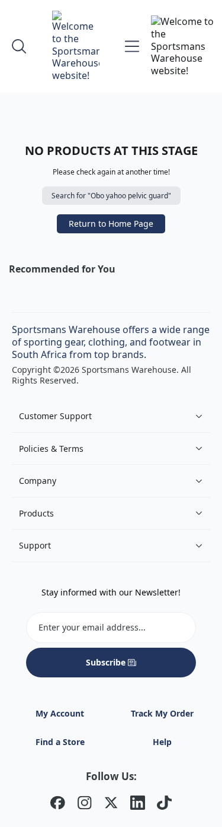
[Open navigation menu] (132, 46)
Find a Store (60, 741)
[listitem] (57, 804)
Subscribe (106, 662)
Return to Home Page (111, 223)
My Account (60, 713)
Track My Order (162, 713)
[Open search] (19, 46)
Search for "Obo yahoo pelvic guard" (111, 196)
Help (162, 741)
